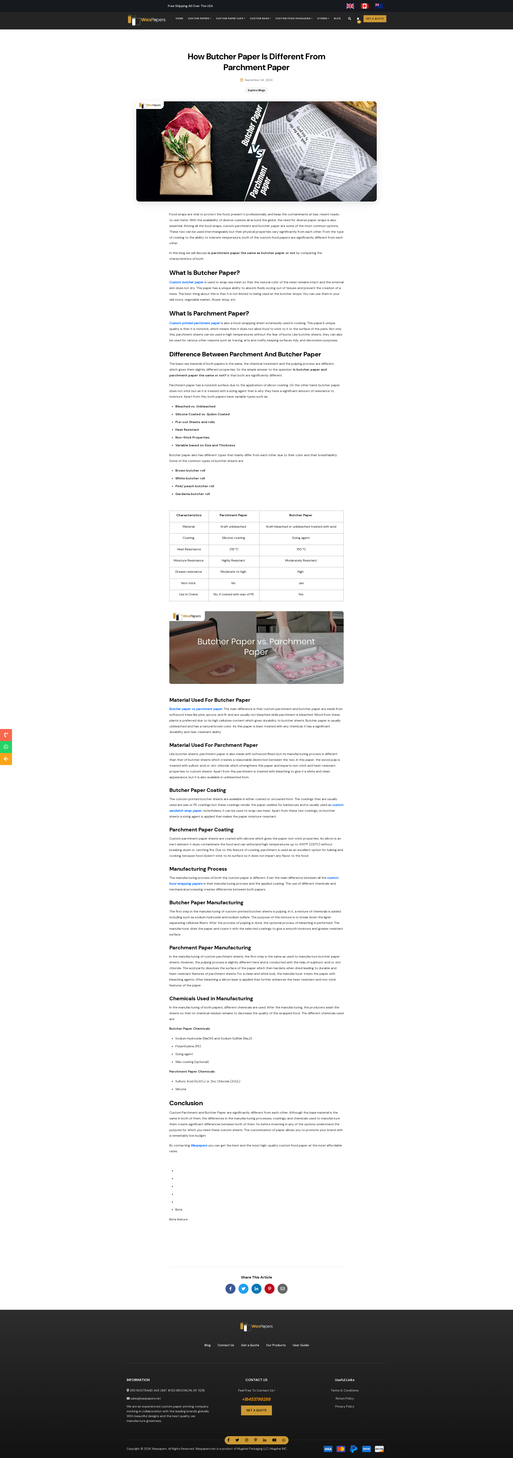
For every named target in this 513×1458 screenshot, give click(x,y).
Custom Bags (259, 18)
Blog (337, 18)
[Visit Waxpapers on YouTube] (274, 1440)
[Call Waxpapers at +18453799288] (6, 735)
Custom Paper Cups (229, 18)
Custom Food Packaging (293, 18)
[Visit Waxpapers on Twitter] (237, 1440)
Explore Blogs (256, 90)
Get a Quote (375, 18)
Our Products (276, 1345)
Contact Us (226, 1345)
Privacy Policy (344, 1407)
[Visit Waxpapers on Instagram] (246, 1440)
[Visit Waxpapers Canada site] (364, 6)
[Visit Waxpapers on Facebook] (228, 1440)
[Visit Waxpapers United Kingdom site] (350, 6)
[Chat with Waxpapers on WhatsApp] (6, 747)
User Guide (301, 1345)
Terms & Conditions (345, 1390)
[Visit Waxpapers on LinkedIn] (264, 1440)
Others (322, 18)
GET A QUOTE (256, 1410)
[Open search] (350, 18)
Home (179, 18)
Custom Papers (198, 18)
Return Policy (345, 1398)
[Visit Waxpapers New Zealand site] (379, 6)
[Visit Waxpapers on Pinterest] (255, 1440)
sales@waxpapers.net (145, 1398)
